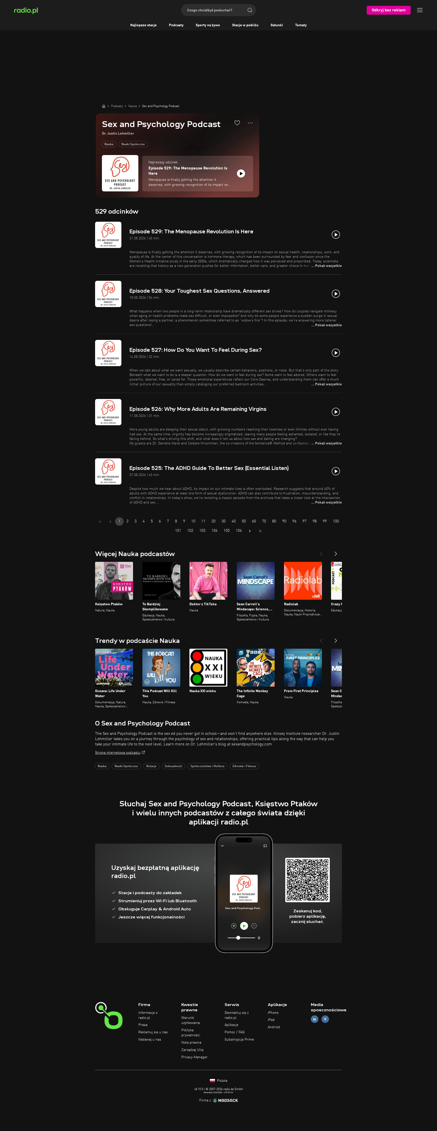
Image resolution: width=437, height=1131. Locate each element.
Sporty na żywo (208, 25)
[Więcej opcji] (250, 123)
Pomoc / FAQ (235, 1032)
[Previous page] (110, 522)
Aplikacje (231, 1025)
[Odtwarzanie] (241, 173)
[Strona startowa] (104, 106)
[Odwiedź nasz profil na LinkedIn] (315, 1019)
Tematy (301, 25)
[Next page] (250, 531)
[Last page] (260, 531)
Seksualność (173, 766)
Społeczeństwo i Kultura (207, 766)
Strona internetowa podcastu (117, 753)
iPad (271, 1020)
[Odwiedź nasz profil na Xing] (325, 1019)
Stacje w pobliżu (245, 25)
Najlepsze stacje (143, 25)
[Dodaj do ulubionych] (237, 123)
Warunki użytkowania (190, 1020)
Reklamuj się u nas (153, 1032)
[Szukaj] (250, 10)
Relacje (151, 766)
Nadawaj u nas (149, 1039)
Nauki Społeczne (133, 144)
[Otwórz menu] (420, 10)
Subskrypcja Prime (239, 1039)
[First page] (100, 522)
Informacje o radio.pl (148, 1015)
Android (274, 1027)
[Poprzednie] (321, 552)
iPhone (273, 1013)
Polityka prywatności (190, 1032)
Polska (221, 1081)
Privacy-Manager (194, 1057)
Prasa (142, 1025)
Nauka (108, 144)
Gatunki (277, 25)
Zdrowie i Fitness (244, 766)
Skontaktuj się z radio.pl (237, 1015)
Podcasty (176, 25)
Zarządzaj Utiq (192, 1050)
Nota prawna (191, 1042)
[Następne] (336, 552)
